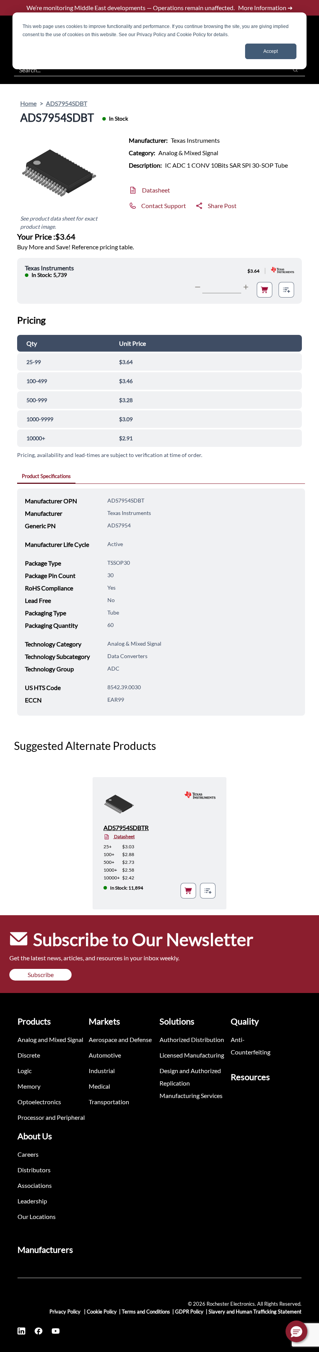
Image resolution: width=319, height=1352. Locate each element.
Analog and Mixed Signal (50, 1039)
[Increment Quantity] (246, 287)
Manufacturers (45, 1249)
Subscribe (41, 974)
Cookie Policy (102, 1311)
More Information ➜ (265, 7)
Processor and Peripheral (51, 1117)
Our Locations (37, 1216)
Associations (35, 1185)
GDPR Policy (189, 1311)
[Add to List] (286, 290)
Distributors (34, 1169)
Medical (99, 1086)
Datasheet (156, 190)
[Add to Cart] (264, 290)
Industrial (102, 1070)
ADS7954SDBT (66, 103)
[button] (296, 1331)
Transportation (109, 1101)
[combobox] (146, 69)
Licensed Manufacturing (192, 1055)
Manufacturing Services (191, 1095)
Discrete (29, 1055)
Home (28, 103)
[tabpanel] (161, 602)
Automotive (105, 1055)
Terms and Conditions (146, 1311)
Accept (270, 51)
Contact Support (163, 205)
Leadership (32, 1201)
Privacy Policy (65, 1311)
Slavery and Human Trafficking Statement (255, 1311)
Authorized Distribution (192, 1039)
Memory (29, 1086)
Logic (25, 1070)
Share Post (222, 205)
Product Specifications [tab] (46, 476)
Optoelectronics (39, 1101)
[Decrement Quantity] (197, 287)
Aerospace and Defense (120, 1039)
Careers (28, 1154)
